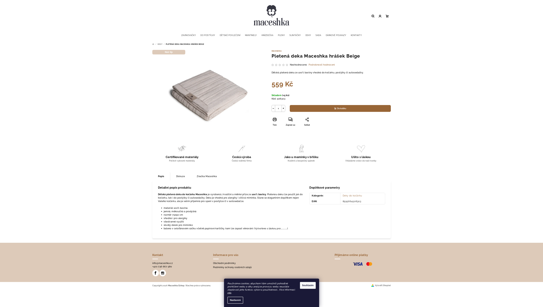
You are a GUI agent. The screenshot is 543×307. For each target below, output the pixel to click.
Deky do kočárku (352, 195)
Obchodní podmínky (224, 263)
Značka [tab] (207, 176)
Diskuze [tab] (180, 176)
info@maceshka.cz (162, 263)
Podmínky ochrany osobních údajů (232, 267)
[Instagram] (162, 273)
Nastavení (235, 300)
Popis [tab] (161, 176)
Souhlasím (308, 285)
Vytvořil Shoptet (383, 285)
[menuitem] (188, 35)
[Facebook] (155, 273)
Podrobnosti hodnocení (322, 64)
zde (229, 293)
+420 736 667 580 (162, 266)
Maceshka (277, 51)
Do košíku (341, 108)
